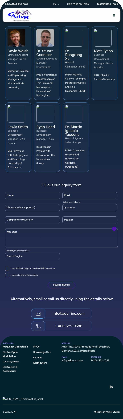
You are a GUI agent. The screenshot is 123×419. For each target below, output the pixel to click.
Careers (37, 357)
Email (67, 195)
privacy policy (31, 275)
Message (12, 232)
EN (55, 4)
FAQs (36, 346)
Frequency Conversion (15, 346)
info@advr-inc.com (16, 4)
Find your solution (78, 4)
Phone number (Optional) (21, 207)
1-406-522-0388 (100, 360)
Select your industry (71, 202)
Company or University (20, 220)
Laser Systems (11, 361)
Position (69, 220)
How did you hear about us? (17, 251)
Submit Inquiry (61, 285)
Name (10, 195)
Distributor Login (107, 4)
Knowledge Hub (42, 352)
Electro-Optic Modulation (10, 354)
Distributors (40, 362)
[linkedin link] (111, 387)
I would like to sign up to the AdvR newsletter (33, 268)
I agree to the (24, 275)
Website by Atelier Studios (107, 412)
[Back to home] (20, 15)
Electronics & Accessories (10, 369)
